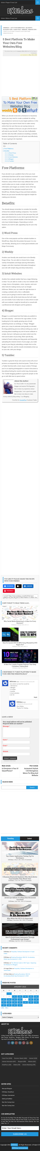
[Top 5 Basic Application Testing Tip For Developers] (20, 854)
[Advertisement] (20, 76)
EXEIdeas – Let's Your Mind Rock (14, 27)
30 (14, 1005)
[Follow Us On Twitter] (12, 1045)
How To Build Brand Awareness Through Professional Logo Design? (20, 938)
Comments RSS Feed (10, 761)
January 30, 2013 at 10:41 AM (24, 704)
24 (20, 1002)
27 (36, 1002)
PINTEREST (10, 591)
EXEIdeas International (8, 1095)
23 (14, 1002)
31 (20, 1005)
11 (25, 996)
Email (5, 745)
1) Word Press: (11, 153)
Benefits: (7, 151)
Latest (29, 838)
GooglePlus (23, 400)
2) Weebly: (10, 155)
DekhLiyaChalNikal (7, 1098)
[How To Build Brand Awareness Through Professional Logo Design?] (20, 935)
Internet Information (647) (9, 1061)
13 (36, 996)
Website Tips (32, 29)
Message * (6, 726)
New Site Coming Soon (8, 1102)
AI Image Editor (8, 968)
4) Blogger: (10, 159)
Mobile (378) (16, 1064)
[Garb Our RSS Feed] (31, 1045)
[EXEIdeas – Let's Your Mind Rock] (20, 14)
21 (3, 1002)
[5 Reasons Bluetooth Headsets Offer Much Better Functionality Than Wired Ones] (20, 875)
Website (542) (32, 1061)
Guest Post (17, 29)
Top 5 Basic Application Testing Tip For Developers (20, 857)
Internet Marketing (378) (28, 1064)
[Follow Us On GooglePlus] (16, 1045)
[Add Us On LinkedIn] (20, 1045)
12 (30, 996)
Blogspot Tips (7, 29)
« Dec (2, 1007)
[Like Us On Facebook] (9, 1045)
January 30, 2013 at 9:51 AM (27, 681)
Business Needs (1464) (20, 1058)
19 (30, 999)
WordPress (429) (6, 1064)
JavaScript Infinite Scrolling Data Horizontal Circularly (20, 898)
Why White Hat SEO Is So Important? (20, 918)
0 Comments (28, 859)
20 (36, 999)
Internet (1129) (33, 1058)
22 (9, 1002)
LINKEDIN (29, 586)
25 (25, 1002)
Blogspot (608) (22, 1061)
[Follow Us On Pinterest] (24, 1045)
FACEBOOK (10, 586)
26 (30, 1002)
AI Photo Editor (8, 974)
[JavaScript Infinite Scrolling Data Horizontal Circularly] (20, 895)
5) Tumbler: (10, 161)
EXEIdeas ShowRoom (8, 1092)
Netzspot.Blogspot (7, 1088)
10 (20, 996)
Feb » (6, 1007)
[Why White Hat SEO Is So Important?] (20, 916)
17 (20, 999)
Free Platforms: (9, 148)
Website (24, 29)
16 (14, 999)
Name (5, 739)
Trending (10, 838)
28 (3, 1005)
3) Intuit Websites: (12, 157)
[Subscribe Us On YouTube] (27, 1045)
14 (3, 999)
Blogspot (29, 27)
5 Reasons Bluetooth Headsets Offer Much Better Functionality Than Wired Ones (20, 878)
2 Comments (29, 920)
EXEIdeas (13, 625)
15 (9, 999)
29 (9, 1005)
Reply (35, 697)
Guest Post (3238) (7, 1058)
